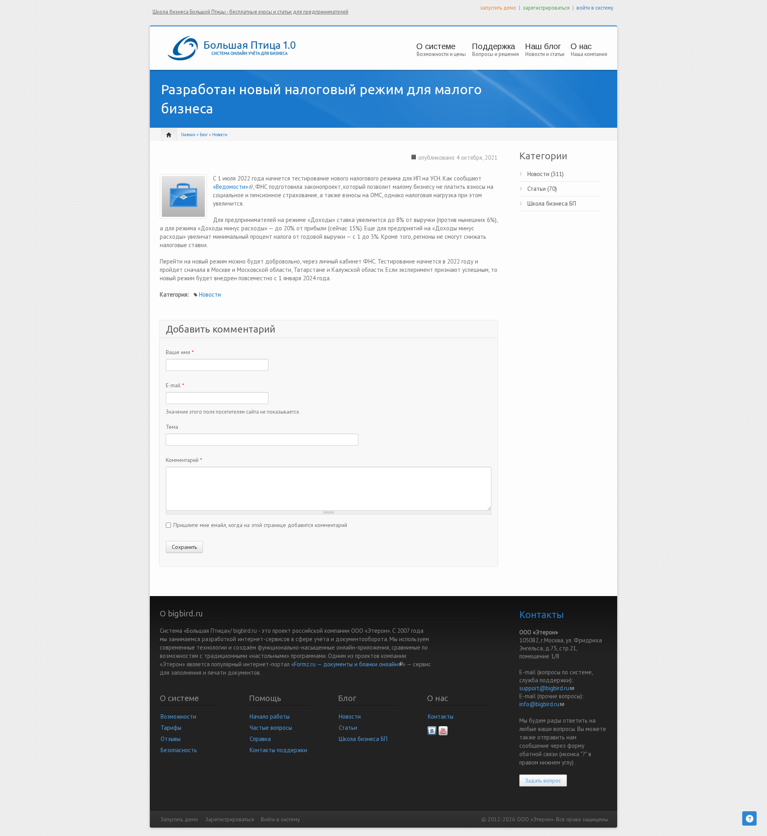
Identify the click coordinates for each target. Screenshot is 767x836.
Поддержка (493, 46)
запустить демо (498, 7)
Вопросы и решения (495, 54)
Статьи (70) (542, 188)
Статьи (348, 727)
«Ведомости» (233, 186)
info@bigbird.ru (541, 704)
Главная (188, 134)
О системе (435, 46)
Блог (204, 134)
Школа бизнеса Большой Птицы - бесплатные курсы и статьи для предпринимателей (250, 11)
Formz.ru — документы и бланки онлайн (348, 664)
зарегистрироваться (546, 7)
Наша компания (589, 54)
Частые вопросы (271, 727)
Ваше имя (180, 352)
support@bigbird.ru (546, 688)
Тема (172, 426)
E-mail (175, 385)
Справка (260, 739)
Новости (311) (545, 174)
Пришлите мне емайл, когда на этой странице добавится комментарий (260, 525)
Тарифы (171, 727)
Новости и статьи (544, 54)
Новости (219, 134)
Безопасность (179, 750)
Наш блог (543, 46)
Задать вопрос (543, 780)
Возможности (178, 716)
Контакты (440, 716)
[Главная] (232, 47)
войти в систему (594, 7)
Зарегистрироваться (229, 819)
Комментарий (184, 460)
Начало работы (270, 716)
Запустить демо (179, 819)
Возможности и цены (441, 54)
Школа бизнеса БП (551, 203)
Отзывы (171, 739)
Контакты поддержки (278, 750)
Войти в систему (280, 819)
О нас (581, 46)
